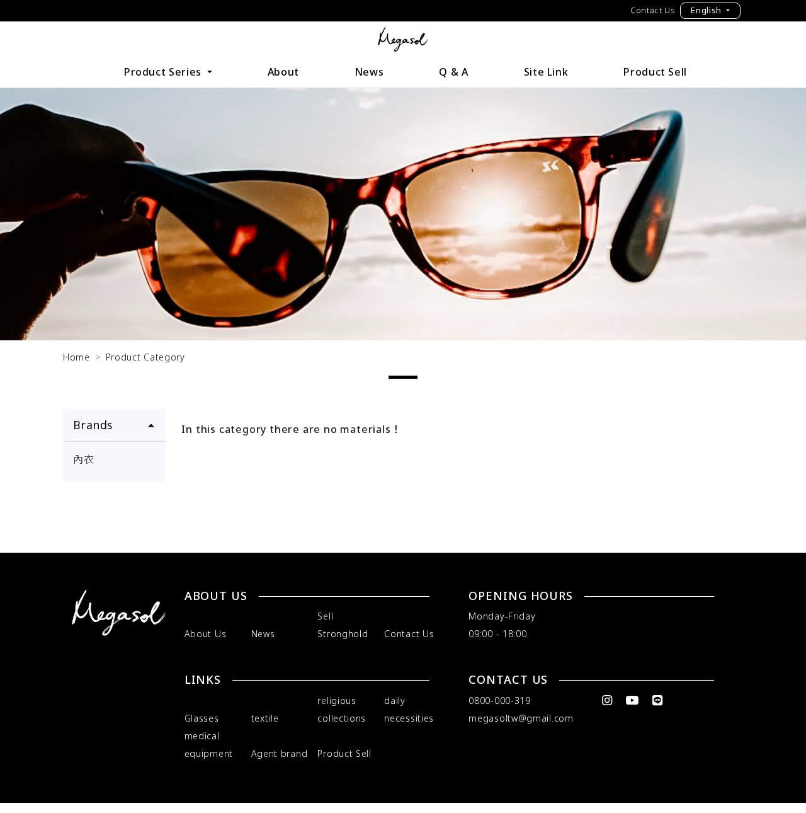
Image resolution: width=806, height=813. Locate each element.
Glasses (201, 718)
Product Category (145, 357)
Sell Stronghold (342, 625)
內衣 (83, 459)
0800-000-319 (499, 700)
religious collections (341, 709)
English (707, 10)
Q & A (453, 72)
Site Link (546, 72)
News (369, 72)
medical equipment (208, 744)
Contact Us (652, 10)
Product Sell (655, 72)
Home (76, 357)
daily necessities (409, 709)
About (283, 72)
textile (265, 718)
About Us (205, 634)
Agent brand (279, 753)
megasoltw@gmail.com (520, 718)
